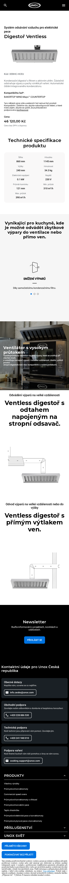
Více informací (49, 871)
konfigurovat (22, 110)
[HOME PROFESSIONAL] (34, 5)
